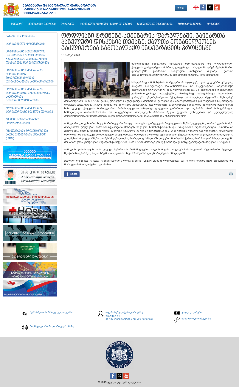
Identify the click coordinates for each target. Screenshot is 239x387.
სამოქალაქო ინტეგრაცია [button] (155, 24)
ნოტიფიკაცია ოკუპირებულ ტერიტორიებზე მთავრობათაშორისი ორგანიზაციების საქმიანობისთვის (30, 76)
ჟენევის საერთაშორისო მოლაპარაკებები (22, 121)
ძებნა (181, 8)
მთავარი (17, 24)
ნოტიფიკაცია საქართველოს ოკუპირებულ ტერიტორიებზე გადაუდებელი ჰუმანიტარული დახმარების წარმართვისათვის (27, 57)
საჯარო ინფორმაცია (20, 36)
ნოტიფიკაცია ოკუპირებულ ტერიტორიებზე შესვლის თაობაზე (29, 110)
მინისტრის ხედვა (189, 24)
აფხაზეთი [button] (68, 24)
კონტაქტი (213, 24)
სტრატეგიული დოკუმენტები (25, 44)
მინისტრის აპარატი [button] (42, 24)
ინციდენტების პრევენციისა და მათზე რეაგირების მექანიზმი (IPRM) (27, 134)
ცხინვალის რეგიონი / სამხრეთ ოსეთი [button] (106, 24)
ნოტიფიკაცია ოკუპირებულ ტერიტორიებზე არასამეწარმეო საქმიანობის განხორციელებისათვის (28, 95)
